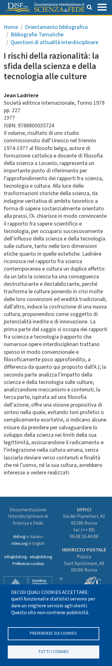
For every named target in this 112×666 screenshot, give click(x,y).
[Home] (45, 7)
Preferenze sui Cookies (53, 633)
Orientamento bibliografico (56, 27)
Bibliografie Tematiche (37, 35)
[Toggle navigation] (102, 6)
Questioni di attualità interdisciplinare (54, 42)
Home (11, 27)
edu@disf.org (41, 557)
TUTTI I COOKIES (53, 652)
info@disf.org (15, 557)
